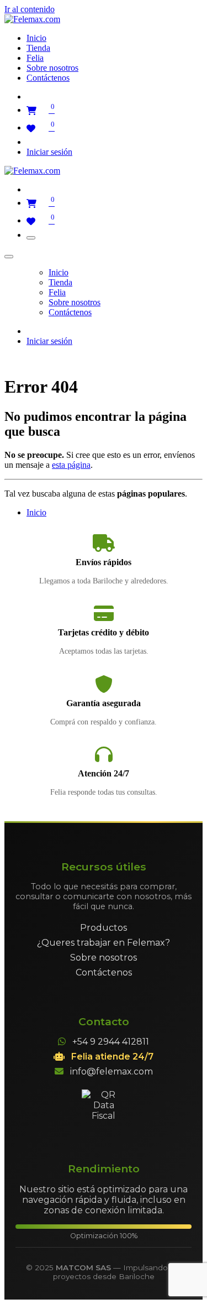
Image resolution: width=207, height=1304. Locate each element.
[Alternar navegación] (30, 237)
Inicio (36, 512)
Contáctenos (104, 972)
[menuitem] (36, 38)
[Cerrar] (8, 256)
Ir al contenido (29, 9)
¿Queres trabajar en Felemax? (103, 942)
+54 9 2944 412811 (110, 1041)
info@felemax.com (111, 1071)
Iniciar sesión (49, 152)
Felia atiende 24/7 (112, 1056)
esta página (71, 465)
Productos (103, 927)
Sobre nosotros (103, 957)
